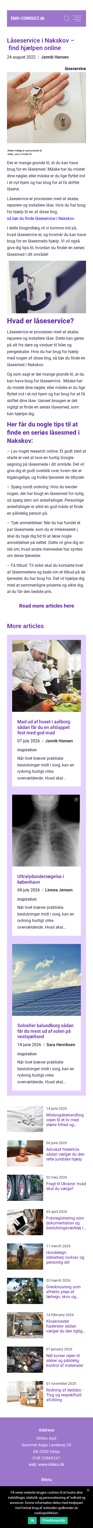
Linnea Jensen (59, 890)
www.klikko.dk (51, 1464)
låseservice (75, 68)
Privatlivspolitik (54, 1520)
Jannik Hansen (55, 57)
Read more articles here (46, 606)
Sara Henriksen (61, 1044)
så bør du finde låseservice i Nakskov (40, 218)
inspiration (27, 749)
